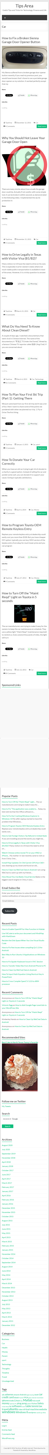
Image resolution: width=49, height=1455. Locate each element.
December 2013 (8, 1287)
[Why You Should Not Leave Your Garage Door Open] (24, 147)
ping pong (22, 1403)
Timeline (5, 1373)
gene (30, 1397)
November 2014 (8, 1254)
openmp (12, 1403)
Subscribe (9, 911)
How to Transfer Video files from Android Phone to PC (24, 966)
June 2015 (6, 1229)
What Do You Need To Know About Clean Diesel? (21, 328)
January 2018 (7, 1166)
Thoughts (6, 1368)
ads (3, 1395)
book (36, 1395)
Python (34, 1403)
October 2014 (7, 1258)
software (17, 1406)
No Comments (10, 383)
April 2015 (6, 1237)
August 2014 (7, 1266)
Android (23, 1395)
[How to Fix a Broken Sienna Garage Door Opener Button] (24, 47)
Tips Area (24, 5)
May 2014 (6, 1275)
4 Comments (10, 126)
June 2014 (6, 1271)
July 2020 (6, 1149)
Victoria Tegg (7, 1005)
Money (36, 510)
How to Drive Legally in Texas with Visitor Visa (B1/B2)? (21, 256)
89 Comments (10, 673)
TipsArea (8, 123)
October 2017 (7, 1170)
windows (8, 1412)
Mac (21, 1401)
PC (16, 1403)
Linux (17, 1400)
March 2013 (7, 1317)
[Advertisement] (24, 713)
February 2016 (8, 1199)
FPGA (26, 1397)
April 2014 (6, 1279)
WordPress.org (8, 1438)
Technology (39, 379)
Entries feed (7, 1430)
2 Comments (10, 513)
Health (4, 1347)
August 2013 (7, 1300)
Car (37, 123)
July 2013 (6, 1304)
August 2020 (7, 1145)
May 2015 (6, 1233)
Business (5, 1339)
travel (5, 1409)
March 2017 (7, 1183)
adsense (9, 1394)
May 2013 (6, 1308)
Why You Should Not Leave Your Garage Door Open (23, 140)
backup (32, 1395)
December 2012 (8, 1325)
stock (23, 1406)
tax (40, 1406)
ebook (16, 1397)
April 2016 (6, 1195)
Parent (4, 1356)
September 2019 (8, 1153)
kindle (11, 1401)
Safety (40, 1403)
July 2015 (6, 1225)
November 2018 (8, 1158)
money (5, 1403)
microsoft (36, 1401)
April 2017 (6, 1179)
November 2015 (8, 1212)
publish (29, 1403)
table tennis (31, 1406)
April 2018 (6, 1162)
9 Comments (10, 581)
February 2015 (8, 1246)
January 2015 (7, 1250)
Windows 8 (22, 1412)
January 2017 (7, 1191)
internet (34, 1397)
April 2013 (6, 1312)
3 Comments (10, 243)
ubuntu (13, 1409)
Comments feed (8, 1434)
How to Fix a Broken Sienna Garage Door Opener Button (21, 40)
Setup (7, 1406)
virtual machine (31, 1409)
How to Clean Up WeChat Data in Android (19, 970)
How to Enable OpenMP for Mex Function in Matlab (23, 929)
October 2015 (7, 1216)
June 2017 (6, 1174)
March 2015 (7, 1241)
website (43, 1409)
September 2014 (8, 1262)
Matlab (27, 1400)
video (20, 1409)
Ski (10, 1406)
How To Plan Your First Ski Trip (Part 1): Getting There (22, 396)
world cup (39, 1412)
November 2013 (8, 1292)
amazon (16, 1395)
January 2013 (7, 1321)
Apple (28, 1395)
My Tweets (6, 1106)
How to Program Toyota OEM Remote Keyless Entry (21, 527)
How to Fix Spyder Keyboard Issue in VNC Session (22, 961)
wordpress (32, 1412)
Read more (42, 126)
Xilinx (44, 1412)
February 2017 (8, 1187)
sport (38, 444)
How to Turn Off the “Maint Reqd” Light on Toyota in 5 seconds (20, 597)
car (41, 1394)
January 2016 (7, 1204)
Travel (4, 1377)
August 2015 (7, 1220)
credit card (8, 1397)
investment (40, 1397)
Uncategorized (8, 1381)
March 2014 (7, 1283)
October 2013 (7, 1296)
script (3, 1406)
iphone (5, 1400)
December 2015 (8, 1208)
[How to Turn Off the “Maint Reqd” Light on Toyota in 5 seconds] (24, 606)
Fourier (21, 1397)
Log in (4, 1426)
